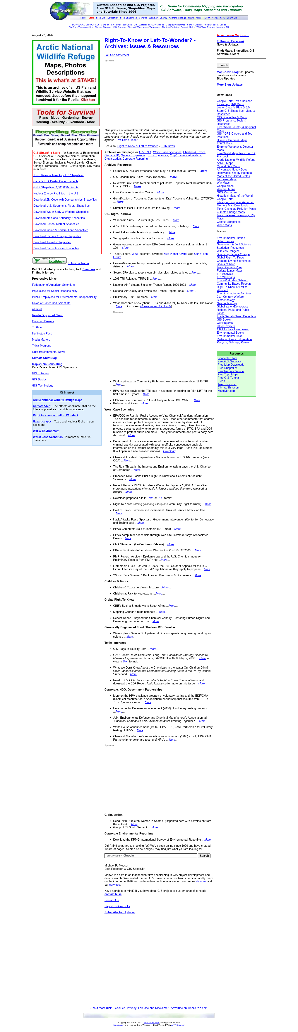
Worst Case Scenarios (167, 152)
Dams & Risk (187, 27)
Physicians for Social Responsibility (54, 290)
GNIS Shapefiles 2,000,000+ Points (56, 187)
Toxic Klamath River (229, 267)
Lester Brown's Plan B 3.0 (233, 107)
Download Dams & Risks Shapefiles (56, 248)
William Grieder (127, 140)
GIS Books (224, 319)
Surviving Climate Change (233, 254)
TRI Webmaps (226, 277)
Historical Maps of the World (235, 195)
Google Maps (225, 185)
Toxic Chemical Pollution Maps (236, 208)
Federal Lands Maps (230, 270)
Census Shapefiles (229, 221)
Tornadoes (154, 27)
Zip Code (127, 25)
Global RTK (111, 155)
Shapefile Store (227, 358)
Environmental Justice (231, 238)
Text (150, 498)
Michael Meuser (151, 1022)
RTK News (168, 146)
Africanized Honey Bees (232, 169)
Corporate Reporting (135, 158)
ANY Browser (178, 1025)
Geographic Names (175, 25)
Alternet (37, 309)
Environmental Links (230, 336)
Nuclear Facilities (170, 27)
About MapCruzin (101, 1008)
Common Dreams (43, 321)
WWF (135, 253)
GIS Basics (39, 379)
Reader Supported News (47, 315)
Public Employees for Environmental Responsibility (64, 297)
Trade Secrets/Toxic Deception (236, 316)
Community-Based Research (235, 283)
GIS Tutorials (40, 373)
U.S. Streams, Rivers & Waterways (130, 27)
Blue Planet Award (175, 253)
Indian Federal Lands (215, 25)
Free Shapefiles (228, 368)
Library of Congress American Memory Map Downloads (235, 204)
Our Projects (225, 322)
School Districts (194, 25)
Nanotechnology (227, 303)
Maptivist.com (227, 390)
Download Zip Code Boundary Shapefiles (59, 218)
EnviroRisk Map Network (232, 280)
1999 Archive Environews (233, 329)
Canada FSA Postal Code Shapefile (55, 181)
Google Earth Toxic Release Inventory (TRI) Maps (234, 102)
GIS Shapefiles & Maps (232, 117)
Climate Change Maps (231, 212)
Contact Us (111, 900)
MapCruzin (118, 1025)
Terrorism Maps (226, 179)
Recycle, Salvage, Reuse (233, 342)
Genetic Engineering (133, 155)
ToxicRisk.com (227, 384)
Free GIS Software (229, 361)
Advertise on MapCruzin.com (189, 1008)
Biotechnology (226, 300)
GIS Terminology (42, 385)
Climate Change (103, 27)
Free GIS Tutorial (229, 377)
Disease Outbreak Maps (232, 140)
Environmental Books (230, 332)
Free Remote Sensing (231, 371)
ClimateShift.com (229, 387)
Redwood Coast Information (234, 339)
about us (200, 881)
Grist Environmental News (48, 351)
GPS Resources (227, 192)
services (114, 884)
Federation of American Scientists (53, 284)
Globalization (112, 158)
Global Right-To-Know (230, 257)
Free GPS (224, 381)
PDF (160, 498)
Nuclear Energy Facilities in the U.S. (56, 193)
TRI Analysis (225, 273)
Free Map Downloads (231, 364)
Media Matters (41, 339)
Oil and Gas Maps (228, 166)
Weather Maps (226, 189)
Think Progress (41, 345)
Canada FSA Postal (111, 25)
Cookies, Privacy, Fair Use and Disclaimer (141, 1008)
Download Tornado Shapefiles (52, 242)
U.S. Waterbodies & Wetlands (149, 25)
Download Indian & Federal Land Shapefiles (60, 230)
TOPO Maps (225, 143)
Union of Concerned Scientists (51, 303)
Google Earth (225, 199)
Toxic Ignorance (158, 155)
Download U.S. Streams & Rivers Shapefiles (61, 205)
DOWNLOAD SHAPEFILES (86, 25)
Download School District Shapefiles (56, 224)
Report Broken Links (117, 906)
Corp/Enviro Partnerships (186, 155)
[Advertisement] (141, 95)
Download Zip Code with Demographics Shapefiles (65, 199)
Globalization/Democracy (232, 306)
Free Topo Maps (228, 374)
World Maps (224, 225)
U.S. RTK (145, 152)
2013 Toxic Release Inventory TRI (212, 27)
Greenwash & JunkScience (234, 244)
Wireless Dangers (228, 251)
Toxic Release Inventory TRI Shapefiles (58, 175)
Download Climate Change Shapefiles (57, 236)
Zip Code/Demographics (81, 27)
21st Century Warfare (230, 296)
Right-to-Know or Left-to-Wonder (137, 146)
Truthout (37, 327)
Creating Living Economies (234, 260)
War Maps (223, 182)
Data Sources (225, 241)
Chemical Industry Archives (234, 293)
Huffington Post (42, 333)
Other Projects (226, 326)
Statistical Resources (230, 247)
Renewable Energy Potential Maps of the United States (234, 174)
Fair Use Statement (116, 55)
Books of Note (226, 264)
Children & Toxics (194, 152)
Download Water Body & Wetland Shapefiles (61, 211)
